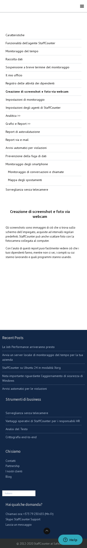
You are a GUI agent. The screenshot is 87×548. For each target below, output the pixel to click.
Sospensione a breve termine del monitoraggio (37, 67)
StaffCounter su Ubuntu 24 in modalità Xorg (31, 368)
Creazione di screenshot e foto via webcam (37, 92)
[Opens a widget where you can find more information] (70, 540)
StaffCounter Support (27, 519)
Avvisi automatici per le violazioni (24, 389)
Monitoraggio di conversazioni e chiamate (36, 172)
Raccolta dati (14, 59)
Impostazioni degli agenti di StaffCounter (33, 108)
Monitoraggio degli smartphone (27, 164)
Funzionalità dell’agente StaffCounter (30, 43)
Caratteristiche (15, 35)
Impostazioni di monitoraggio (25, 100)
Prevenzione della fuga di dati (26, 156)
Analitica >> (13, 116)
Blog (9, 477)
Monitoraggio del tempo (22, 51)
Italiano (8, 493)
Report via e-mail (17, 140)
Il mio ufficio (14, 75)
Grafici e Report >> (18, 124)
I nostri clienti (14, 471)
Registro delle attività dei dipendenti (30, 83)
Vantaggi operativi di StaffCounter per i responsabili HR (43, 421)
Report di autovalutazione (23, 132)
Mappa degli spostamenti (25, 180)
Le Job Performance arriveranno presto (28, 347)
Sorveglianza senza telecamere (27, 190)
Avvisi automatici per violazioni (26, 148)
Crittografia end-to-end (21, 437)
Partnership (13, 466)
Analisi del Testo (17, 429)
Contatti (11, 461)
